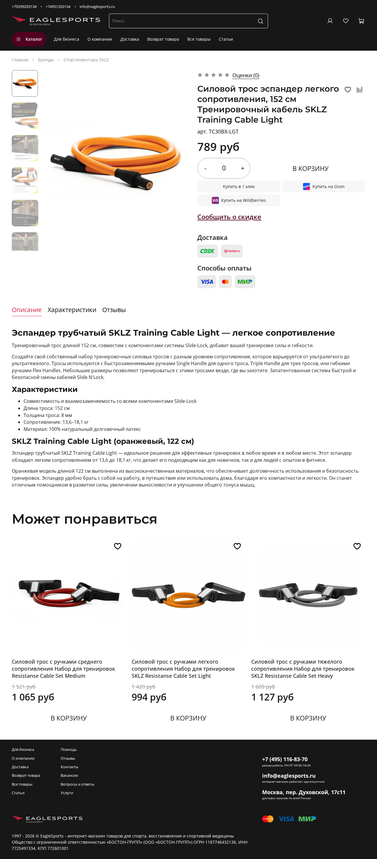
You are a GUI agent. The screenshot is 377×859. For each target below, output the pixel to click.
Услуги (67, 792)
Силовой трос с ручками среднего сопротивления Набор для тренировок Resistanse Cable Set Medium (63, 668)
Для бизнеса (66, 39)
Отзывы (68, 758)
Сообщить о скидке (229, 216)
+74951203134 (58, 6)
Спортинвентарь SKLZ (86, 59)
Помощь (69, 749)
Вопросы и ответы (77, 784)
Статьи (226, 39)
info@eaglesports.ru (97, 6)
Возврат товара (163, 39)
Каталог (34, 39)
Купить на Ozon (328, 186)
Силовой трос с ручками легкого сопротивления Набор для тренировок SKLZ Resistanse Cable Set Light (183, 668)
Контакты (69, 766)
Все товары (199, 39)
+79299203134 (24, 6)
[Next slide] (25, 244)
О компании (99, 39)
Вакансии (69, 775)
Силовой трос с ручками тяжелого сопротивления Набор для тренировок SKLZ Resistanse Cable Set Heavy (303, 668)
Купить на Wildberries (243, 200)
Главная (20, 59)
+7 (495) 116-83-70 (284, 759)
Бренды (46, 59)
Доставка (129, 39)
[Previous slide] (54, 160)
